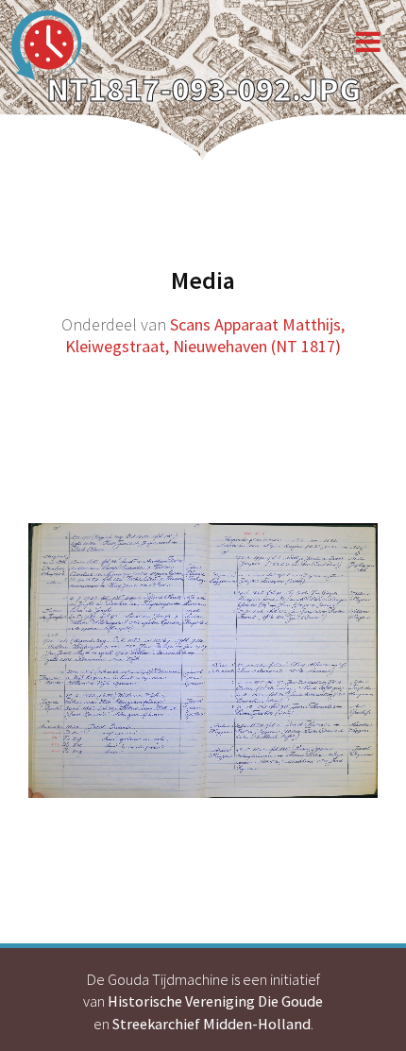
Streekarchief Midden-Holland (211, 1023)
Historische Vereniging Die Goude (215, 1001)
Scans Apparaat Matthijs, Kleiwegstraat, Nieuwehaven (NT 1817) (205, 335)
